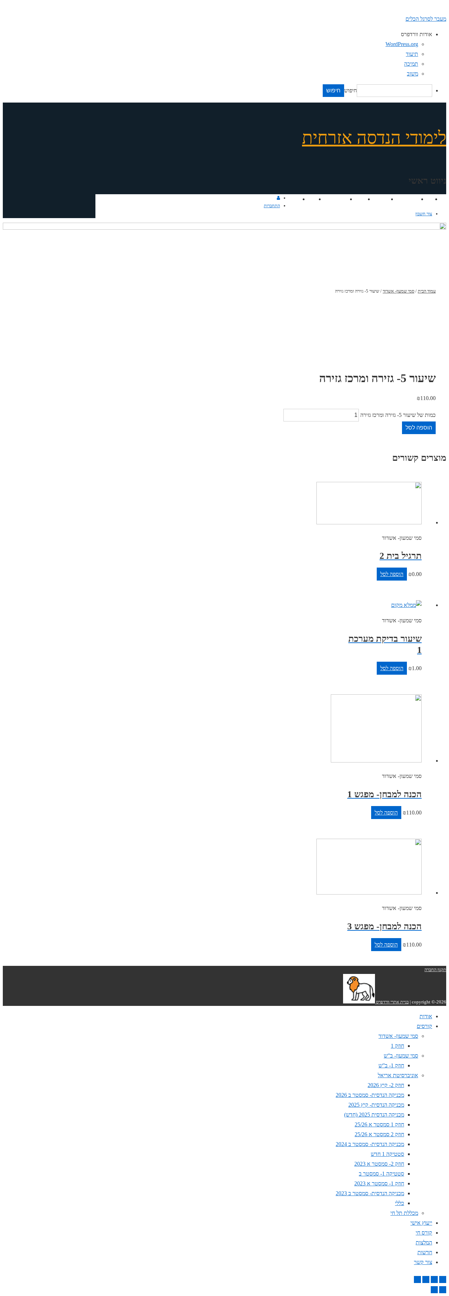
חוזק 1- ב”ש (391, 1065)
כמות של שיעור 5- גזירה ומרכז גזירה (398, 415)
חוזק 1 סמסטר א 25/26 (379, 1124)
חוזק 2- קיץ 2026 (386, 1085)
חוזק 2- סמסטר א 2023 (379, 1164)
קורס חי (356, 199)
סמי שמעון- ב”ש (401, 1056)
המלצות (338, 199)
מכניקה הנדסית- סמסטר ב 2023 (370, 1193)
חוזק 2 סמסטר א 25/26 (379, 1134)
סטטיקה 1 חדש (387, 1154)
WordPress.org (402, 44)
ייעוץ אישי (376, 199)
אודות (425, 199)
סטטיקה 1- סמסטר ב (381, 1174)
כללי (399, 1203)
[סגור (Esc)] (442, 1279)
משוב (412, 74)
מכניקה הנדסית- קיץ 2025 (376, 1105)
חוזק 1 (397, 1046)
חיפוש (350, 90)
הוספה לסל (419, 428)
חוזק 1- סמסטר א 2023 (379, 1183)
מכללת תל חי (404, 1213)
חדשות (307, 199)
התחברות (272, 205)
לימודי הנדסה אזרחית (374, 138)
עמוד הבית (427, 291)
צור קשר (290, 199)
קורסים (409, 199)
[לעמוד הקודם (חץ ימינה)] (442, 1289)
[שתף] (434, 1279)
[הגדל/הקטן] (417, 1279)
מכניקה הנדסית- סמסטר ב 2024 (370, 1144)
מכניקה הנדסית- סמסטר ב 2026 (370, 1095)
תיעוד (412, 54)
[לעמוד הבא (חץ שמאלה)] (434, 1289)
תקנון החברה (435, 969)
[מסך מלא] (425, 1279)
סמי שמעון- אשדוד (398, 291)
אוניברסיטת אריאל (398, 1075)
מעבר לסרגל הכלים (426, 19)
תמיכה (411, 64)
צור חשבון (423, 213)
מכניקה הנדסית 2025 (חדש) (374, 1115)
